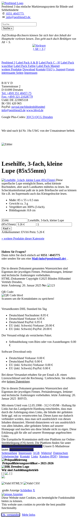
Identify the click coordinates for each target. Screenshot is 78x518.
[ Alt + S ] (39, 49)
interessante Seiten (12, 72)
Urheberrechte (10, 456)
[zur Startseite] (12, 3)
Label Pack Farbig (25, 66)
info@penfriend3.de (18, 17)
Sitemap (64, 456)
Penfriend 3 (8, 62)
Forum (70, 69)
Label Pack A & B (27, 62)
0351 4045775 (14, 13)
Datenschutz (60, 453)
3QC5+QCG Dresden (39, 117)
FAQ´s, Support (56, 69)
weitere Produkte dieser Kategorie (23, 238)
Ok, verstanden (11, 514)
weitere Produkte (12, 69)
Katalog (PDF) (48, 456)
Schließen (26, 490)
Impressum (30, 72)
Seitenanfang (9, 453)
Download (29, 69)
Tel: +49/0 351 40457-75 (16, 93)
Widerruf (46, 453)
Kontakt (41, 69)
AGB (36, 453)
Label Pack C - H (49, 62)
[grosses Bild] (29, 180)
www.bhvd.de (34, 110)
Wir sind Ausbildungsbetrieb (20, 470)
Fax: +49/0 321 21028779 (17, 96)
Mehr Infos (28, 514)
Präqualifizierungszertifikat (28, 463)
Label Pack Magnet (48, 66)
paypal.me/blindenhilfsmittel (28, 106)
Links (34, 456)
